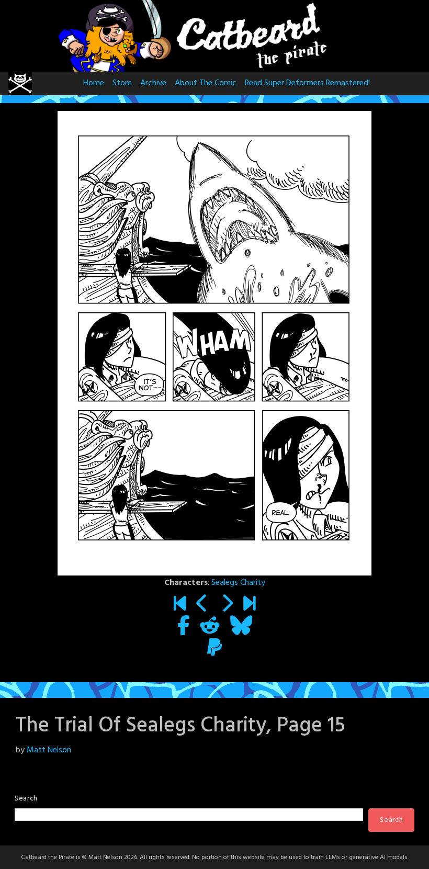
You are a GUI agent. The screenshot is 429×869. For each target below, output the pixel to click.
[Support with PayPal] (214, 649)
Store (122, 83)
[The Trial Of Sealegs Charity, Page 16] (227, 605)
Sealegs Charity (238, 583)
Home (93, 83)
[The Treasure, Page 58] (249, 605)
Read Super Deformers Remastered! (307, 83)
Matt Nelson (49, 750)
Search (26, 798)
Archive (153, 83)
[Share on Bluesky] (241, 627)
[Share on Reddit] (210, 627)
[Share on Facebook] (183, 627)
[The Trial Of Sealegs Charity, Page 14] (202, 605)
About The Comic (205, 83)
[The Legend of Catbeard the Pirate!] (180, 605)
